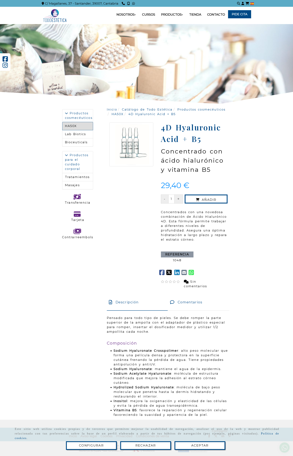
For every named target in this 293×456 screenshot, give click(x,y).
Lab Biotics (75, 134)
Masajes (72, 185)
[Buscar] (238, 3)
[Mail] (185, 274)
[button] (243, 3)
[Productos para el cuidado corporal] (66, 155)
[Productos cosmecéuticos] (66, 113)
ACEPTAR (200, 445)
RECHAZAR (145, 445)
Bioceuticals (76, 142)
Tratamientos (77, 177)
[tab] (137, 302)
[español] (252, 3)
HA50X (71, 126)
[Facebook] (5, 60)
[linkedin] (177, 274)
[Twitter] (170, 274)
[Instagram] (5, 66)
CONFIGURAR (91, 445)
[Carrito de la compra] (247, 3)
